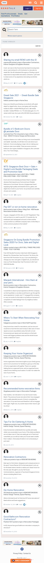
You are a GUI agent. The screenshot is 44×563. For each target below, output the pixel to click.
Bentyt (6, 285)
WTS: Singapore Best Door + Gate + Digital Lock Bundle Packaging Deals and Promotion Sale (21, 169)
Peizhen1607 (8, 522)
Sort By (37, 46)
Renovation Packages (29, 391)
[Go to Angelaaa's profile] (6, 383)
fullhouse (7, 459)
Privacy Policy (17, 553)
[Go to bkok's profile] (6, 201)
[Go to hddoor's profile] (6, 90)
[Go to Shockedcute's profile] (6, 484)
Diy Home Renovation (14, 490)
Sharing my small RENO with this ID (20, 60)
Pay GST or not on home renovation (20, 207)
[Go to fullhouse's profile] (6, 451)
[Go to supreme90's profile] (6, 54)
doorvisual (7, 174)
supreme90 (7, 62)
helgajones (7, 323)
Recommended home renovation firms (22, 388)
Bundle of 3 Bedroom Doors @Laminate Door (17, 130)
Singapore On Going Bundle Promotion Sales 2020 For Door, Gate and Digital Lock (22, 242)
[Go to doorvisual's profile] (6, 161)
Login (27, 8)
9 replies (18, 341)
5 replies (18, 410)
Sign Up (38, 8)
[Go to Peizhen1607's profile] (6, 511)
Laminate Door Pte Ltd (11, 134)
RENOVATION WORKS (29, 459)
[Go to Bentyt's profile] (6, 274)
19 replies (20, 268)
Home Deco (24, 100)
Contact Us (27, 553)
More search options (15, 36)
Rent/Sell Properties (29, 323)
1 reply (20, 117)
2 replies (18, 228)
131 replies (18, 83)
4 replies (18, 195)
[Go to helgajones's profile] (6, 312)
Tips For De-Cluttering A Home (18, 422)
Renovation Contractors (15, 457)
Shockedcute (8, 492)
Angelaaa (7, 391)
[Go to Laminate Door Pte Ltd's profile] (6, 123)
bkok (5, 209)
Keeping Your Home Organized (18, 353)
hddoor (6, 100)
